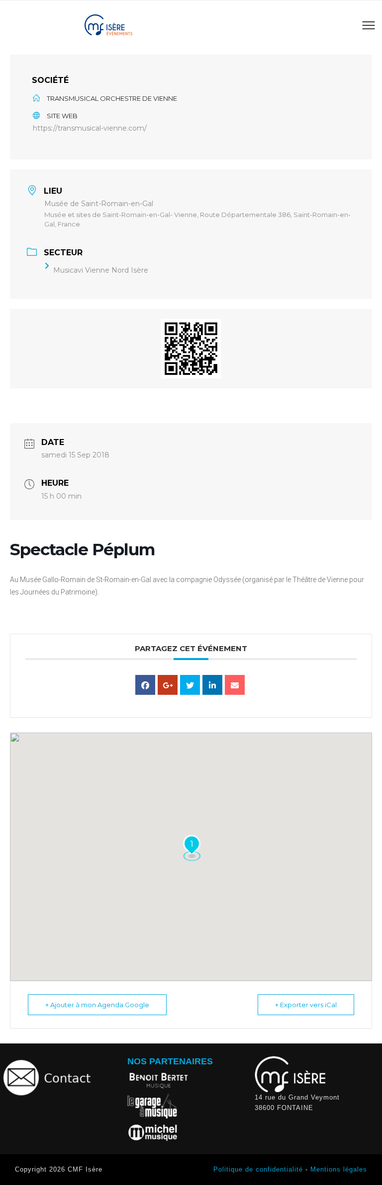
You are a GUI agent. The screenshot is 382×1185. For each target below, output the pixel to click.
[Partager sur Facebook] (145, 685)
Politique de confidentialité (258, 1169)
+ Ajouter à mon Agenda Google (97, 1005)
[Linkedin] (212, 685)
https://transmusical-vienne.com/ (90, 128)
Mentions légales (338, 1169)
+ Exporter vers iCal (306, 1005)
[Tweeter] (190, 685)
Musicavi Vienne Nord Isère (100, 270)
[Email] (235, 685)
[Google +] (168, 685)
